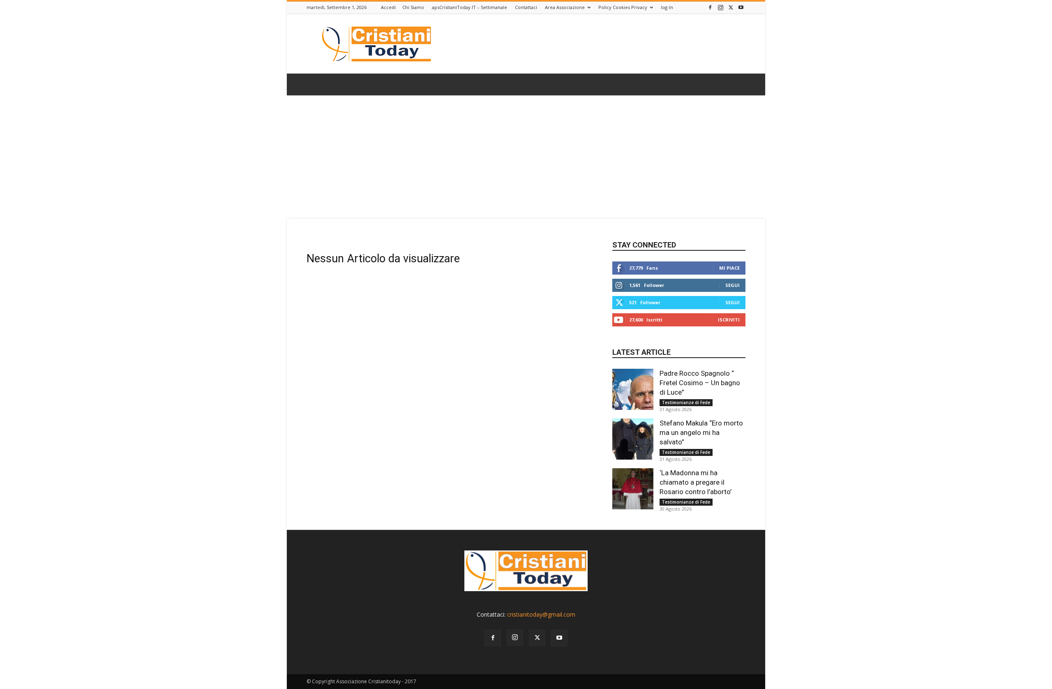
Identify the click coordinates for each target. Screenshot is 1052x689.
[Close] (587, 298)
